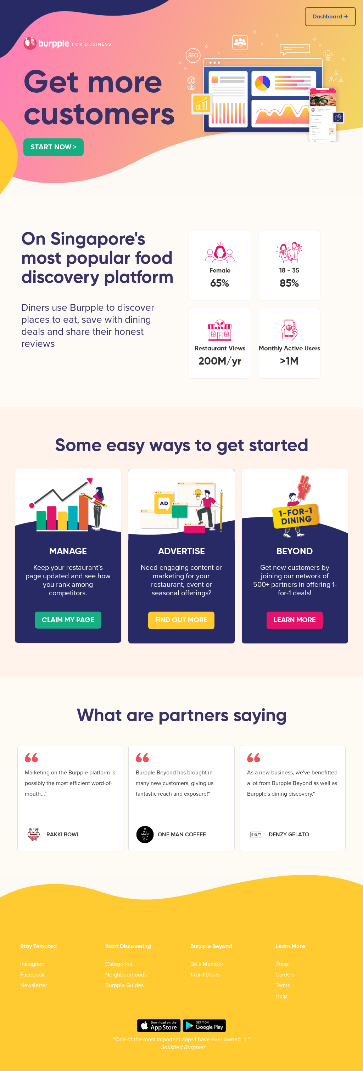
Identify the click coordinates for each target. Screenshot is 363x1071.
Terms (282, 985)
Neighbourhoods (126, 974)
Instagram (32, 964)
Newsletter (33, 985)
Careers (285, 974)
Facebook (32, 974)
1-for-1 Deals (204, 974)
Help (281, 996)
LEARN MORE (295, 620)
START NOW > (53, 147)
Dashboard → (330, 17)
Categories (118, 964)
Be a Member (206, 964)
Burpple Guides (124, 985)
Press (282, 964)
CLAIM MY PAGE (68, 620)
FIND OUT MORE (181, 620)
